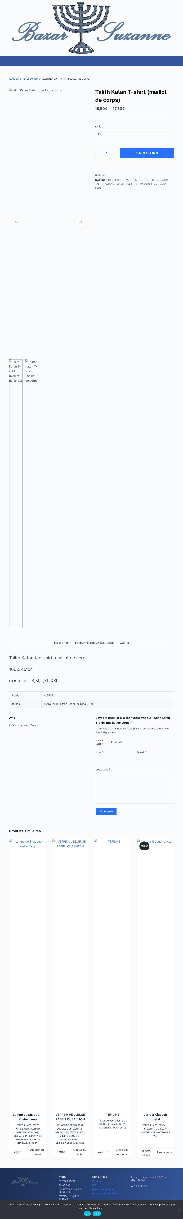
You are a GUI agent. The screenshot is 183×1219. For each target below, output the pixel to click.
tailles (99, 126)
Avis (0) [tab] (124, 643)
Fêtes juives (122, 180)
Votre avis (103, 769)
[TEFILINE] (112, 973)
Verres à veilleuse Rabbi (70, 1143)
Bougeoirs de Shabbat (69, 1125)
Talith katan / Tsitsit (109, 183)
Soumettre (106, 811)
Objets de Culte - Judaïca (151, 180)
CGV (95, 1185)
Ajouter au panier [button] (37, 1152)
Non (96, 1213)
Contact (98, 1181)
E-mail (142, 752)
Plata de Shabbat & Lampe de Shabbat (29, 1139)
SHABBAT (33, 1143)
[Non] (178, 1209)
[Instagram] (149, 1193)
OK (87, 1213)
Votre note (99, 742)
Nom (100, 752)
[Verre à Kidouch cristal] (155, 973)
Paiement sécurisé (104, 1193)
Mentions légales (103, 1189)
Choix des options (122, 1152)
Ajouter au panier (147, 153)
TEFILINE (112, 1114)
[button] (180, 59)
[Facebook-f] (143, 1193)
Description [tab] (61, 643)
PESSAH (163, 1125)
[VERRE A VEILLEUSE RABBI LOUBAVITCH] (70, 973)
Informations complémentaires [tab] (94, 643)
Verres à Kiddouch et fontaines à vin (155, 1132)
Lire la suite (164, 1152)
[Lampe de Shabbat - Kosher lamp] (27, 973)
